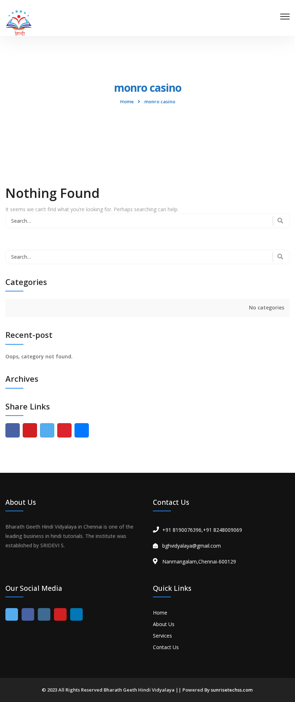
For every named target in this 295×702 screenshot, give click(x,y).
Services (162, 635)
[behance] (81, 430)
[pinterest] (64, 430)
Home (127, 101)
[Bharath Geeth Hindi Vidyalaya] (18, 21)
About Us (163, 624)
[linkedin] (76, 614)
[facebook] (12, 430)
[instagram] (44, 614)
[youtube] (30, 430)
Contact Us (166, 647)
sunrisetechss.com (232, 690)
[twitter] (47, 430)
